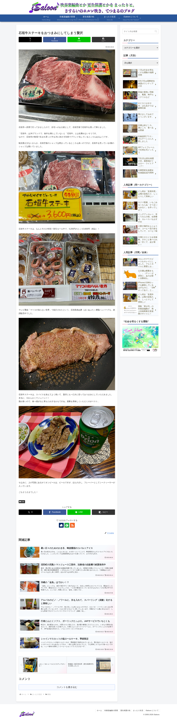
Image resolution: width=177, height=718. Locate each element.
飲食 (22, 501)
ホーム (99, 710)
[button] (103, 39)
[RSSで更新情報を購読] (72, 525)
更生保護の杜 (125, 710)
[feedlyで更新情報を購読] (66, 525)
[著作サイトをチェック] (61, 525)
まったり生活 (138, 710)
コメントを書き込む (67, 687)
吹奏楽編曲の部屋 (111, 710)
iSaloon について (152, 710)
